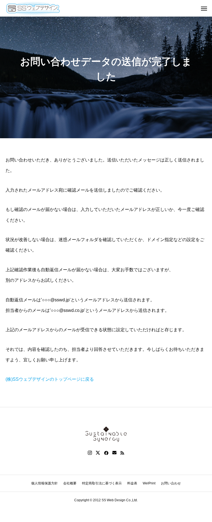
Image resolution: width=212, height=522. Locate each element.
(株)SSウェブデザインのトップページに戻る (50, 379)
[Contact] (114, 453)
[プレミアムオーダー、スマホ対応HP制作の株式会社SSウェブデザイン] (33, 8)
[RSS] (122, 453)
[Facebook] (106, 453)
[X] (98, 453)
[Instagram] (90, 453)
